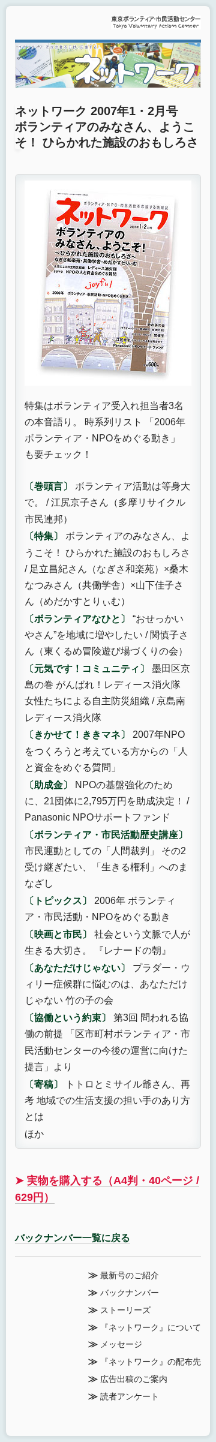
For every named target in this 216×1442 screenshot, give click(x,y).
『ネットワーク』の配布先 (150, 1361)
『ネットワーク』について (150, 1327)
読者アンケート (129, 1396)
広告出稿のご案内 (133, 1379)
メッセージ (121, 1344)
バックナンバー (129, 1292)
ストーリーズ (125, 1310)
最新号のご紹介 (129, 1275)
